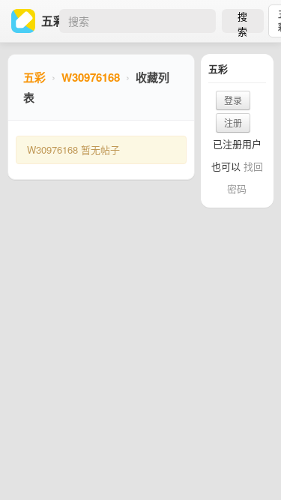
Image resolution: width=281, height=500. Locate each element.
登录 (233, 100)
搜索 (242, 21)
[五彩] (26, 21)
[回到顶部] (249, 465)
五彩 (34, 77)
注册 (233, 122)
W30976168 (90, 77)
